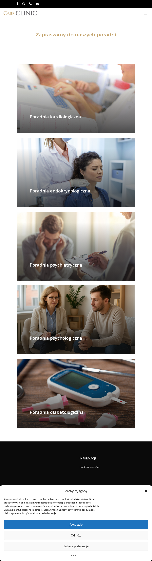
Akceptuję (76, 524)
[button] (146, 491)
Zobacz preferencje (76, 546)
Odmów (76, 535)
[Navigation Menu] (146, 13)
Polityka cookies (90, 467)
